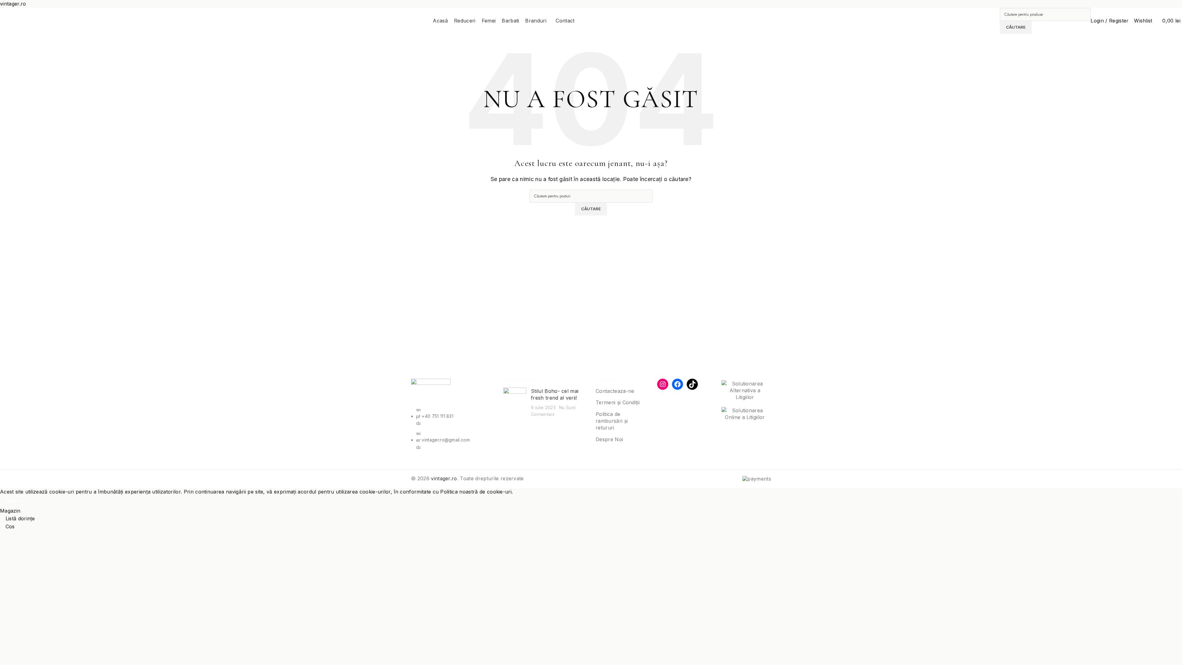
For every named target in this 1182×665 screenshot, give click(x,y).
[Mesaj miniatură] (514, 403)
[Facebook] (677, 384)
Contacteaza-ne (615, 391)
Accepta (13, 501)
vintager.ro (444, 478)
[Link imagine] (431, 392)
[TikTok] (692, 384)
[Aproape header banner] (1174, 3)
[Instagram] (662, 384)
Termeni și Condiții (618, 402)
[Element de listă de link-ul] (452, 428)
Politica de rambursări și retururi (612, 421)
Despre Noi (609, 439)
